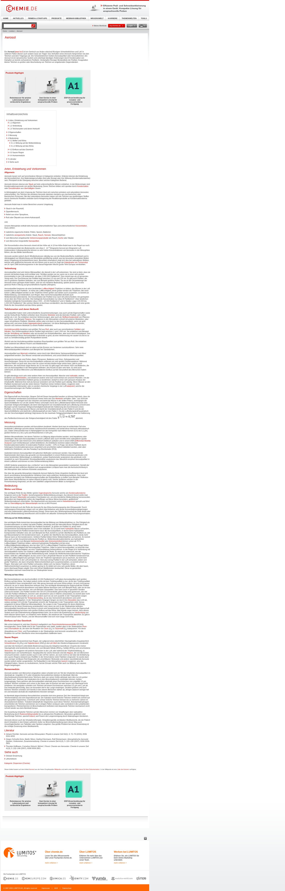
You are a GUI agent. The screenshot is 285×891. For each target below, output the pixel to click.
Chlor (20, 631)
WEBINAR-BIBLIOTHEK (76, 18)
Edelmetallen (21, 378)
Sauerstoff (59, 629)
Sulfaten (77, 329)
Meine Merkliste (100, 26)
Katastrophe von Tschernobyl (76, 262)
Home (5, 31)
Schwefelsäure (10, 643)
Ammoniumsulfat (37, 541)
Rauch (40, 235)
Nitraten (7, 331)
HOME (5, 18)
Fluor (84, 626)
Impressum (46, 888)
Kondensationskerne (77, 493)
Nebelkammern (69, 501)
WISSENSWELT (97, 18)
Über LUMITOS (87, 852)
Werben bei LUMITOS (126, 852)
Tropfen (25, 495)
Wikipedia (57, 769)
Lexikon (12, 31)
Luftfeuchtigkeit (48, 289)
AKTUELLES (18, 18)
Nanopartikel (34, 241)
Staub (30, 184)
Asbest (32, 716)
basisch (64, 661)
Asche (60, 238)
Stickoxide (8, 651)
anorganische (20, 235)
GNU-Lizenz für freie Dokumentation (87, 769)
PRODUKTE (57, 18)
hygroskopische (45, 493)
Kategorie (8, 763)
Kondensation (82, 186)
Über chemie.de (54, 852)
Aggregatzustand (35, 323)
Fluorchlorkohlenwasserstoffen (64, 624)
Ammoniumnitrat (55, 541)
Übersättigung (16, 503)
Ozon (46, 629)
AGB (56, 888)
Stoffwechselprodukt (70, 317)
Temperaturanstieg (35, 598)
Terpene (28, 319)
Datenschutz (67, 888)
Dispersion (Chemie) (21, 763)
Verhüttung (15, 333)
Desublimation (14, 188)
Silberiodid (21, 497)
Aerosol (31, 769)
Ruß (47, 329)
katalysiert (70, 386)
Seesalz (47, 235)
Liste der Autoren (123, 769)
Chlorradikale (13, 629)
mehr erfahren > (51, 863)
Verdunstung (80, 612)
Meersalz (24, 353)
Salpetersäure (33, 643)
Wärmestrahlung (11, 600)
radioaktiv (73, 376)
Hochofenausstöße (12, 329)
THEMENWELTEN (129, 18)
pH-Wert (53, 643)
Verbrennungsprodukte (39, 238)
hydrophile (69, 529)
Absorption (72, 600)
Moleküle (51, 315)
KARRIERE (112, 18)
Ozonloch (34, 624)
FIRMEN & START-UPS (37, 18)
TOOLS (144, 18)
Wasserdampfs (32, 503)
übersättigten (29, 188)
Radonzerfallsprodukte (29, 714)
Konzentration (81, 226)
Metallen (26, 333)
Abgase (70, 653)
